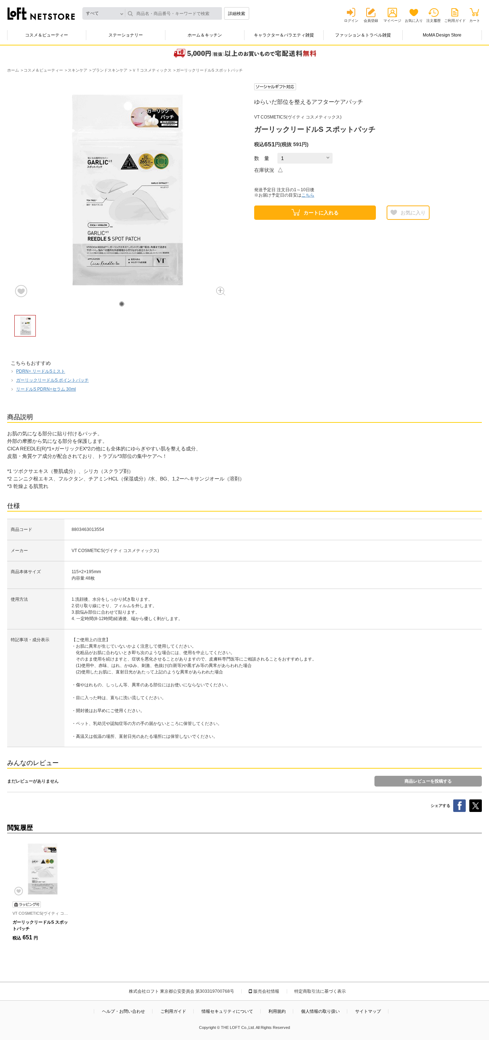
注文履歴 (433, 21)
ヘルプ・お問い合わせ (123, 1011)
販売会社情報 (266, 991)
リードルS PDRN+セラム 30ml (46, 389)
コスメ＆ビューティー (46, 35)
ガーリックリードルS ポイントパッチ (52, 380)
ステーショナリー (125, 35)
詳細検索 (236, 13)
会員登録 (371, 21)
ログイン (351, 21)
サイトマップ (368, 1011)
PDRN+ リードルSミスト (40, 371)
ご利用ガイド (455, 21)
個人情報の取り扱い (320, 1011)
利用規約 (277, 1011)
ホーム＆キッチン (205, 35)
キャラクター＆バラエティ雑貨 (284, 35)
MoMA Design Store (442, 35)
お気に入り (414, 21)
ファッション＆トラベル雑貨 (363, 35)
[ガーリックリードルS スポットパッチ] (41, 869)
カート (474, 21)
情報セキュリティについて (227, 1011)
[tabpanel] (121, 190)
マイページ (392, 21)
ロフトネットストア (41, 13)
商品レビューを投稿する (428, 781)
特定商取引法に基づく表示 (320, 991)
